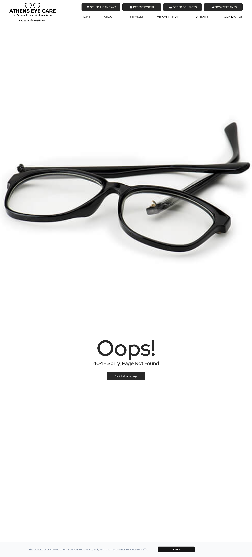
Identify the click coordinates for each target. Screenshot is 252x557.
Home (86, 17)
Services (137, 17)
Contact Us (233, 17)
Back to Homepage (126, 376)
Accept (176, 549)
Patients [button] (202, 17)
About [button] (109, 17)
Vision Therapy (169, 17)
